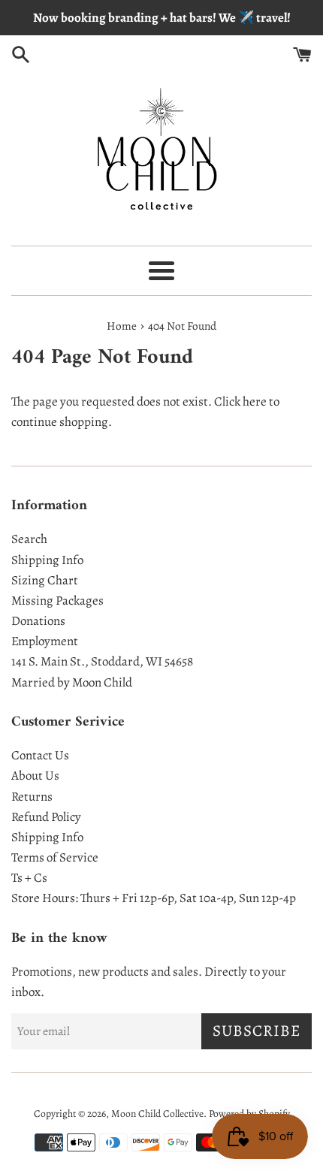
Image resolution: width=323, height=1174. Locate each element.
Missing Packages (57, 600)
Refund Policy (46, 816)
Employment (44, 641)
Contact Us (40, 755)
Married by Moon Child (71, 682)
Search (29, 539)
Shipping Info (47, 560)
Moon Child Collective (157, 1113)
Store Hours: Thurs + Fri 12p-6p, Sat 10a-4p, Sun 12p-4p (153, 898)
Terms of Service (54, 857)
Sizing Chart (44, 580)
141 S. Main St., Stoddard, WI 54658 (102, 661)
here (255, 401)
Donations (38, 620)
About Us (35, 775)
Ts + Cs (29, 877)
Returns (32, 796)
